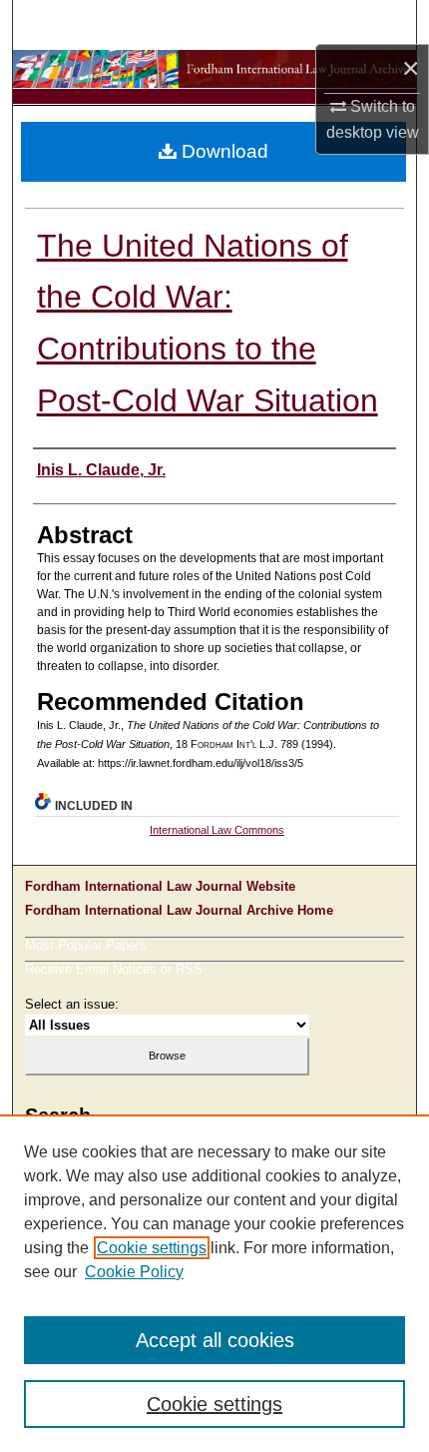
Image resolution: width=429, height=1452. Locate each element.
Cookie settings (152, 1247)
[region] (214, 1283)
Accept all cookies (215, 1340)
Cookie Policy (134, 1271)
